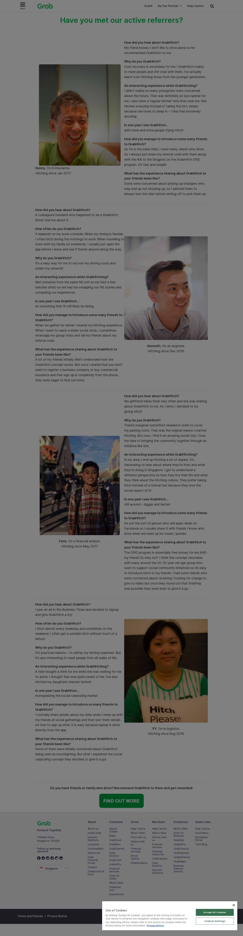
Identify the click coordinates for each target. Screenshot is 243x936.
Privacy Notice (155, 925)
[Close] (234, 905)
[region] (169, 915)
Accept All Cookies (215, 912)
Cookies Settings (214, 921)
